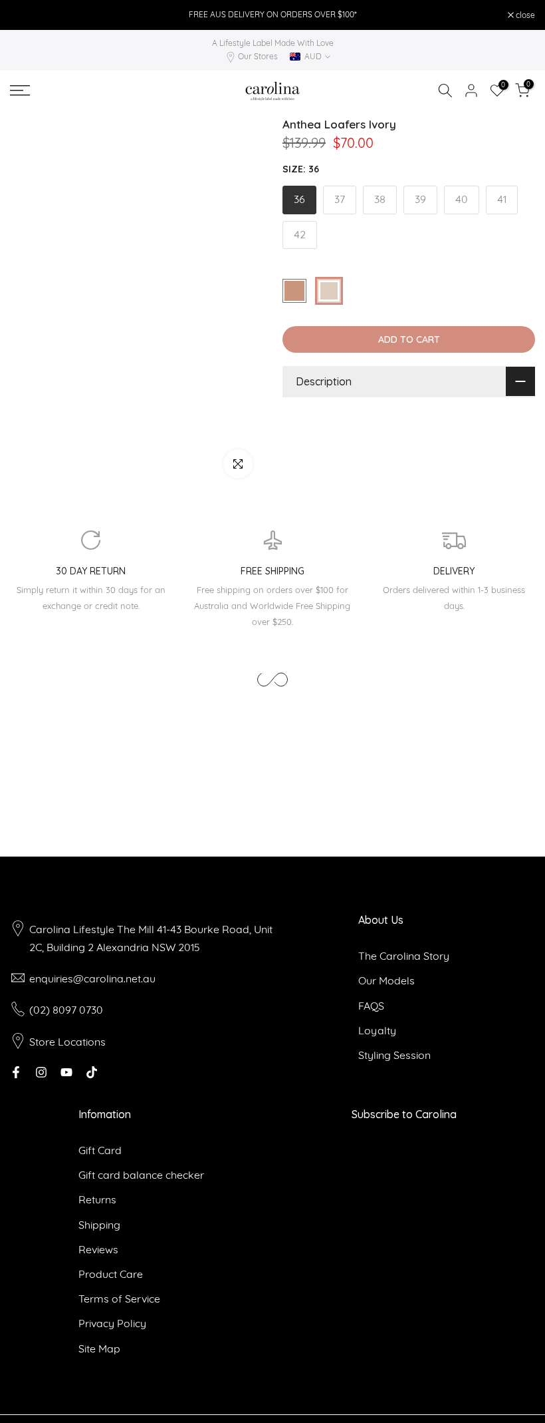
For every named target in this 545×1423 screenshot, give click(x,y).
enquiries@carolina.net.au (92, 978)
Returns (97, 1199)
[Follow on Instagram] (41, 1072)
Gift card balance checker (141, 1174)
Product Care (110, 1274)
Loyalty (377, 1030)
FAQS (371, 1005)
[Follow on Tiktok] (92, 1072)
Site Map (99, 1348)
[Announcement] (272, 14)
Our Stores (258, 56)
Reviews (98, 1249)
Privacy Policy (112, 1323)
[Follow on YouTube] (66, 1072)
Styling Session (394, 1055)
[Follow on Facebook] (16, 1072)
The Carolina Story (403, 955)
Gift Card (100, 1150)
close (26, 15)
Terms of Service (119, 1298)
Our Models (386, 980)
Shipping (99, 1224)
